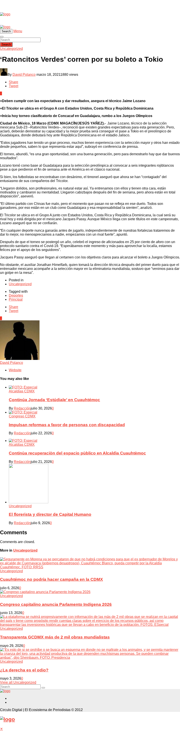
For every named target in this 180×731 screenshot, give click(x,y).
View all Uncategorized (18, 682)
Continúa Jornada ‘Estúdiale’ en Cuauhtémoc (54, 399)
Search (6, 44)
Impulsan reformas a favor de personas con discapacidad (67, 424)
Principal (16, 299)
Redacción (22, 408)
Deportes (16, 295)
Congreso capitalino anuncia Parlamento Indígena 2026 (56, 604)
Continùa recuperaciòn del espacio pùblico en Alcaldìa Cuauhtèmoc (77, 453)
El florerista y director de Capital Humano (50, 514)
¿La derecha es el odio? (24, 670)
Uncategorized (11, 49)
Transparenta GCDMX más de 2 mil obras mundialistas (55, 637)
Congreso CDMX (22, 416)
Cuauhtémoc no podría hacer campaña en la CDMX (51, 579)
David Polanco (24, 74)
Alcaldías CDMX (22, 391)
